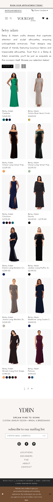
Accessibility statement (25, 480)
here (26, 500)
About (26, 464)
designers (26, 456)
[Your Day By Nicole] (26, 410)
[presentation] (14, 89)
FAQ (26, 460)
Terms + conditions (43, 480)
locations (26, 453)
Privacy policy (8, 480)
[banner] (26, 19)
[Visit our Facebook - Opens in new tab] (26, 444)
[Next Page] (32, 388)
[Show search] (11, 18)
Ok (50, 494)
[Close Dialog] (3, 494)
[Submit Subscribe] (44, 436)
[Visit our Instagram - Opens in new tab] (19, 444)
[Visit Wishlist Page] (43, 18)
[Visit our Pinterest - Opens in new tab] (34, 444)
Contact (26, 467)
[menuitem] (13, 11)
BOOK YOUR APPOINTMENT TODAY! (26, 5)
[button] (6, 18)
